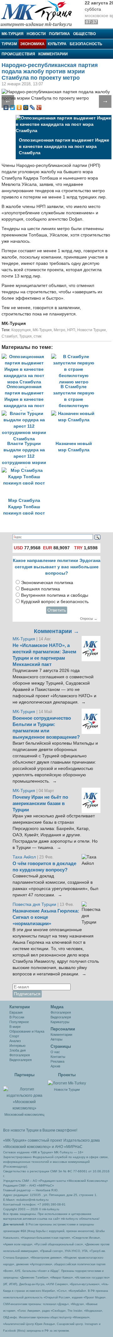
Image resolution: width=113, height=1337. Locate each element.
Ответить (56, 610)
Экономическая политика (47, 582)
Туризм (9, 44)
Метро (59, 330)
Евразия (16, 1012)
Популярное (19, 1022)
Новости (36, 34)
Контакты (58, 1057)
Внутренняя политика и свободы (54, 595)
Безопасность (86, 44)
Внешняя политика (40, 589)
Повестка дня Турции (35, 904)
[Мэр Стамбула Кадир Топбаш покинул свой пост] (26, 470)
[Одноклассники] (19, 107)
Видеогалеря (61, 1017)
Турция (25, 336)
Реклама (57, 1061)
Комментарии (53, 54)
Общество (84, 34)
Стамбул (9, 336)
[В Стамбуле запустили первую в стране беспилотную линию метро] (75, 356)
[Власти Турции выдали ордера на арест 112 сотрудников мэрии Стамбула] (26, 413)
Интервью (17, 1045)
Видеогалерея (20, 1060)
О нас (55, 1052)
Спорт (14, 1036)
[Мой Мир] (26, 107)
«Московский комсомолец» (27, 1147)
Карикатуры (60, 1022)
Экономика (32, 44)
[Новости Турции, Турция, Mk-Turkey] (67, 1083)
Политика (59, 34)
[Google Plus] (39, 107)
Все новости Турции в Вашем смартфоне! (40, 1130)
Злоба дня (17, 1050)
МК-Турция (13, 34)
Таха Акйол (24, 857)
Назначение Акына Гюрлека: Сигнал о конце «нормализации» (46, 917)
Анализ (15, 1041)
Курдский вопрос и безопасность (55, 601)
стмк (37, 336)
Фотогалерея (19, 1055)
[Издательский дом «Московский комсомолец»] (24, 1095)
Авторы (56, 1039)
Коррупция (21, 330)
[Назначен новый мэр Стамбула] (75, 413)
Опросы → (88, 618)
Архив (55, 1066)
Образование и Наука (26, 1031)
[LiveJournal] (32, 107)
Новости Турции (91, 330)
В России (16, 1017)
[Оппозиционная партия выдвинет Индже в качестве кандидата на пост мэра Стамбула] (26, 356)
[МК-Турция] (39, 13)
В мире (15, 1027)
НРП (71, 330)
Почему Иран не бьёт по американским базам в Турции (40, 803)
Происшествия (18, 54)
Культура (57, 44)
